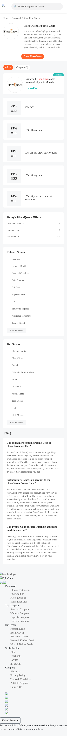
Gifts (14, 301)
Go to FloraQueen (33, 56)
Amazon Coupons (19, 609)
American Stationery (21, 316)
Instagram (15, 663)
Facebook (15, 656)
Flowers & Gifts (19, 18)
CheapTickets (18, 358)
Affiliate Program (19, 683)
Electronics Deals (19, 636)
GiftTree (16, 287)
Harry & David (19, 266)
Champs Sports (19, 351)
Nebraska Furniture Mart (23, 372)
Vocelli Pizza (18, 394)
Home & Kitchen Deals (22, 640)
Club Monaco (18, 415)
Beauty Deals (17, 632)
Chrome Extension (20, 590)
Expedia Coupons (19, 617)
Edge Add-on (17, 593)
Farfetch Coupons (19, 621)
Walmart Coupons (19, 613)
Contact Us (16, 687)
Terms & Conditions (20, 679)
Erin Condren (18, 280)
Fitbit (14, 379)
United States (9, 720)
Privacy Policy (17, 675)
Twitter (14, 659)
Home (6, 18)
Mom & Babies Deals (21, 644)
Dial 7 (15, 408)
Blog (12, 652)
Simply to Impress (20, 309)
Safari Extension (18, 601)
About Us (15, 671)
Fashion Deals (17, 628)
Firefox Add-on (18, 597)
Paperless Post (18, 294)
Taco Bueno (17, 401)
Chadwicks (17, 386)
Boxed (15, 365)
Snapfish (16, 259)
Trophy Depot (18, 323)
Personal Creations (20, 273)
